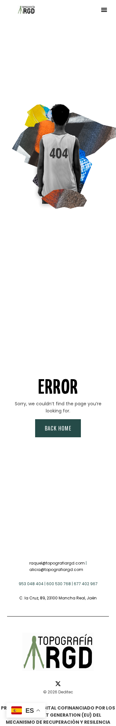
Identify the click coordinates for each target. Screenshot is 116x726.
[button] (104, 10)
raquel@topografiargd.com (57, 563)
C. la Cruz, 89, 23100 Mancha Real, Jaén (58, 598)
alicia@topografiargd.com (56, 569)
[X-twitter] (58, 684)
